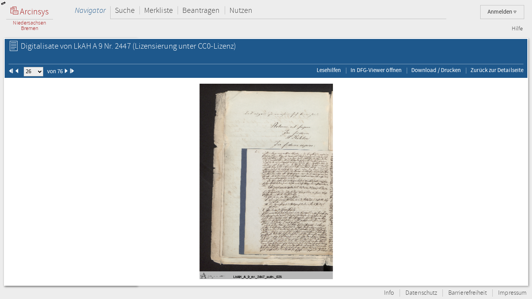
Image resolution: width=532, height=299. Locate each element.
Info (389, 293)
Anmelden (500, 12)
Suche (125, 10)
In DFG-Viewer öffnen (376, 70)
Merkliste (158, 10)
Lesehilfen (329, 70)
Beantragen (201, 10)
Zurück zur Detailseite (496, 70)
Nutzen (240, 10)
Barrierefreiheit (467, 293)
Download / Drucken (436, 70)
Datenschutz (421, 293)
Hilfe (517, 28)
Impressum (512, 293)
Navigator (90, 10)
